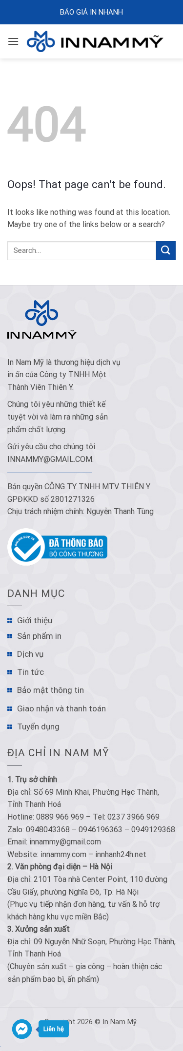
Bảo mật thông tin (50, 690)
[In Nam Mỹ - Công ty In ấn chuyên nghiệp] (97, 42)
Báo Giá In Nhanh (91, 12)
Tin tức (30, 672)
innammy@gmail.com (49, 459)
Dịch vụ (30, 654)
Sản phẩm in (39, 636)
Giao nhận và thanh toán (61, 708)
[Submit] (166, 250)
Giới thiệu (34, 620)
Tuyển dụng (38, 726)
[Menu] (13, 41)
